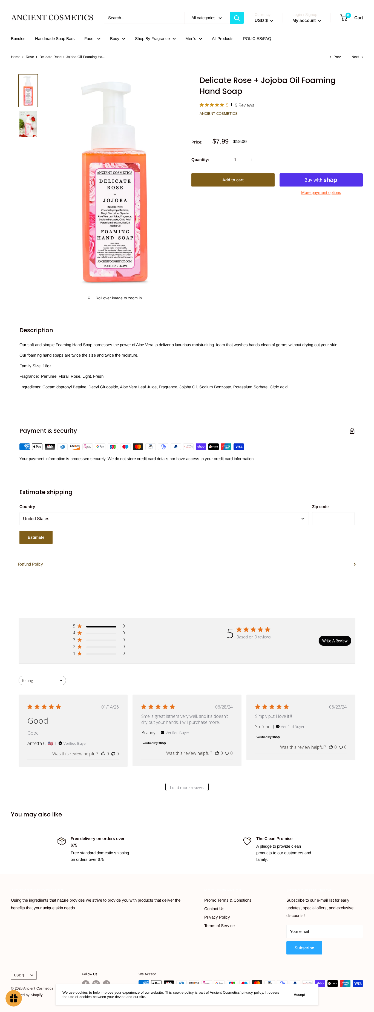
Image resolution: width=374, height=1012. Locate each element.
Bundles (18, 38)
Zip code (320, 506)
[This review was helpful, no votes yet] (103, 754)
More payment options (321, 192)
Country (27, 506)
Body (114, 38)
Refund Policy (30, 564)
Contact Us (214, 908)
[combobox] (42, 680)
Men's (190, 38)
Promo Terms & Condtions (228, 900)
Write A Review (334, 640)
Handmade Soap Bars (55, 38)
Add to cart (233, 180)
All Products (223, 38)
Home (15, 57)
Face (89, 38)
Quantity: (200, 159)
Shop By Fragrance (152, 38)
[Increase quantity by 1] (252, 160)
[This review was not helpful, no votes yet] (113, 754)
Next (355, 57)
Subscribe (304, 947)
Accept (299, 995)
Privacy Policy (217, 917)
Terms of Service (219, 925)
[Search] (237, 18)
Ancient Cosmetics (219, 113)
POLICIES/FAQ (257, 38)
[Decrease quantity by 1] (218, 160)
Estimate (36, 537)
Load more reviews (187, 787)
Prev (337, 57)
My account (304, 20)
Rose (30, 57)
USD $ (19, 975)
